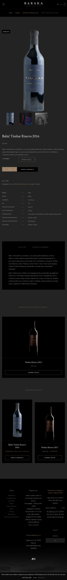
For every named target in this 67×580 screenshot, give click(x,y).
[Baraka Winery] (33, 4)
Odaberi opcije (33, 372)
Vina (11, 184)
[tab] (22, 247)
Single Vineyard (35, 184)
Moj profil (12, 514)
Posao (12, 503)
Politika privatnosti (11, 517)
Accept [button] (35, 577)
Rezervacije (11, 498)
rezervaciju (38, 511)
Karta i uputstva (33, 525)
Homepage (11, 495)
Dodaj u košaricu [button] (17, 457)
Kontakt (12, 501)
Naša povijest (12, 506)
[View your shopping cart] (65, 4)
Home (11, 13)
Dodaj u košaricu (27, 169)
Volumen (6, 158)
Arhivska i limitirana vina (30, 13)
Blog (11, 509)
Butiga (17, 13)
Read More (41, 577)
